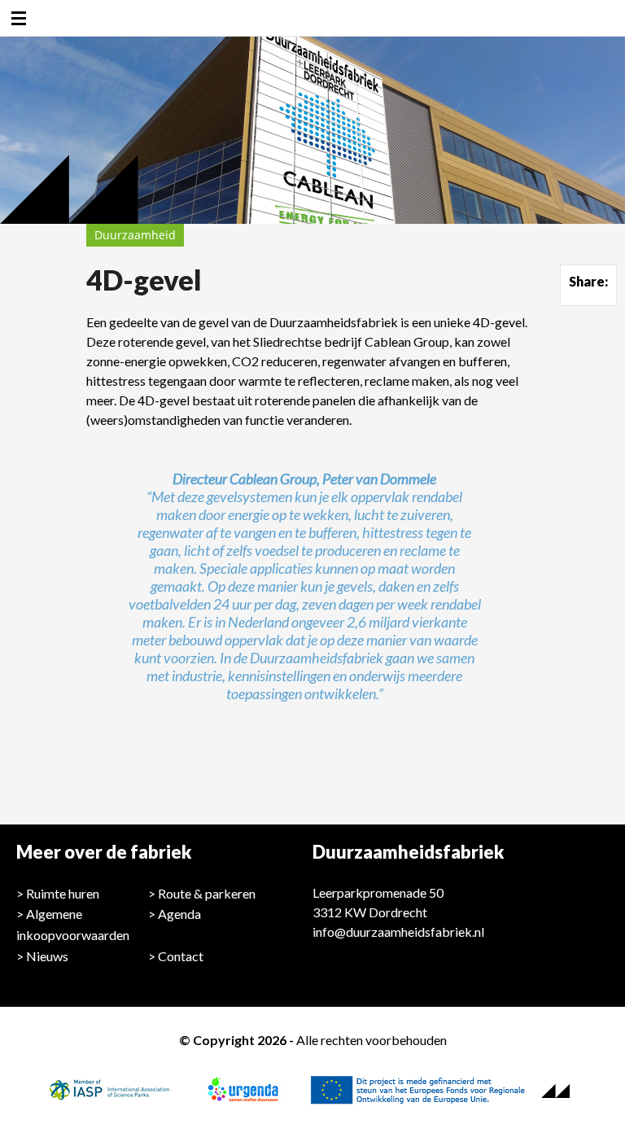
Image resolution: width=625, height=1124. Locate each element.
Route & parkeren (207, 893)
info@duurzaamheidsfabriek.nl (398, 931)
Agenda (179, 913)
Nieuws (47, 956)
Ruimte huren (62, 893)
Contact (180, 956)
